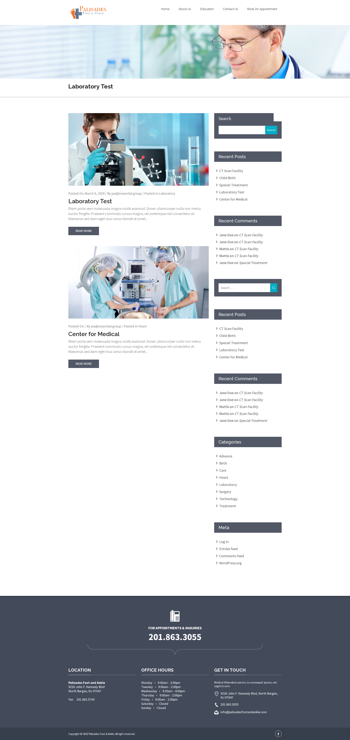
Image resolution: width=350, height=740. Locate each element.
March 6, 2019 (94, 193)
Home (165, 9)
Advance (225, 456)
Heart (142, 326)
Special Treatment (233, 185)
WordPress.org (230, 563)
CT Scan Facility (231, 170)
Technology (228, 498)
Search (225, 118)
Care (222, 470)
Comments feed (231, 556)
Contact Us (230, 9)
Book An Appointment (262, 9)
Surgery (225, 491)
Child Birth (227, 178)
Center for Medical (94, 334)
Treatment (227, 506)
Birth (223, 463)
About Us (184, 9)
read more (84, 231)
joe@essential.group (127, 193)
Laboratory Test (90, 201)
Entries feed (228, 548)
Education (207, 9)
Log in (224, 541)
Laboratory (167, 193)
